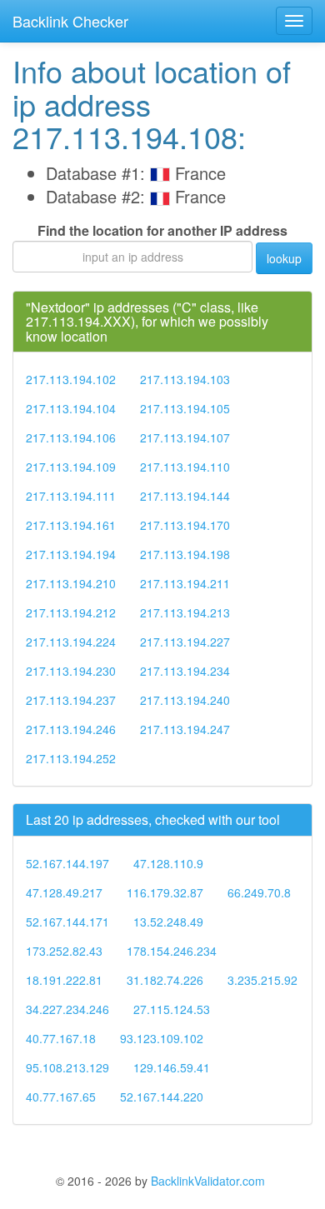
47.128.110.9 (168, 863)
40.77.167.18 (61, 1038)
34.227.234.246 (67, 1009)
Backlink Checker (70, 21)
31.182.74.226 (165, 980)
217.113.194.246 (71, 729)
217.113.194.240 (185, 700)
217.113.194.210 (71, 583)
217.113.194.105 (185, 408)
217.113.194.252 (71, 758)
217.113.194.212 (71, 612)
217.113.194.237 (71, 700)
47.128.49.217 (64, 892)
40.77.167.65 (61, 1096)
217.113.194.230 (71, 670)
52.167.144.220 (161, 1096)
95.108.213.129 (67, 1067)
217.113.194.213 (185, 612)
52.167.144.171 (67, 921)
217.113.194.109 (71, 466)
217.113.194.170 (185, 525)
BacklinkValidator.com (208, 1180)
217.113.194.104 (71, 408)
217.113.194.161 (71, 525)
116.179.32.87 (165, 892)
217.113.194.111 (71, 495)
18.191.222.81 (64, 980)
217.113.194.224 (71, 641)
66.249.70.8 (259, 892)
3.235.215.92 (263, 980)
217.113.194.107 (185, 437)
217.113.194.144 (185, 495)
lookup (284, 258)
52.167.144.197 (67, 863)
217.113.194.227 (185, 641)
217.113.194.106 (71, 437)
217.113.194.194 (71, 554)
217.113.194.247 (185, 729)
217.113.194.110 (185, 466)
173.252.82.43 (64, 950)
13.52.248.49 (168, 921)
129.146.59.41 (171, 1067)
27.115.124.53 (171, 1009)
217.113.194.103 (185, 379)
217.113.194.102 (71, 379)
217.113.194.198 (185, 554)
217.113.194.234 (185, 670)
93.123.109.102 (161, 1038)
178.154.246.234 (172, 950)
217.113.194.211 (185, 583)
